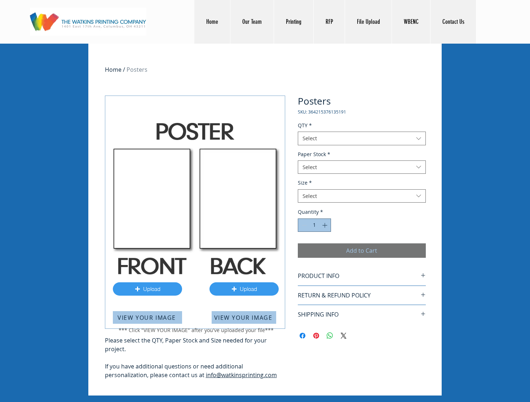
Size (305, 183)
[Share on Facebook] (302, 335)
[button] (147, 289)
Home (113, 70)
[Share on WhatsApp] (330, 335)
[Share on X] (343, 335)
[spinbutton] (314, 225)
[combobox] (362, 138)
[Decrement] (303, 225)
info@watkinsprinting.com (241, 375)
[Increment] (325, 225)
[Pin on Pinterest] (316, 335)
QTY (305, 125)
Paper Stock (314, 154)
